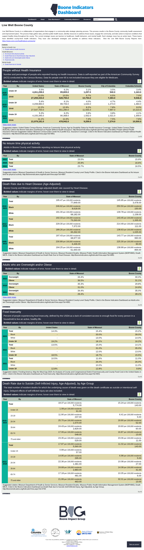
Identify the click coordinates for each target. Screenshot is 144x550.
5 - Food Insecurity (8, 60)
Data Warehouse (53, 19)
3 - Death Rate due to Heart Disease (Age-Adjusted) (19, 56)
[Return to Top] (6, 138)
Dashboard (31, 19)
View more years (9, 125)
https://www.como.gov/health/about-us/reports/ (18, 41)
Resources (87, 19)
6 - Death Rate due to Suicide (12, 64)
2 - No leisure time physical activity (13, 54)
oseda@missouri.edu (72, 545)
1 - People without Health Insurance (14, 49)
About (42, 19)
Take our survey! (134, 544)
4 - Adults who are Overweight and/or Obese (16, 58)
